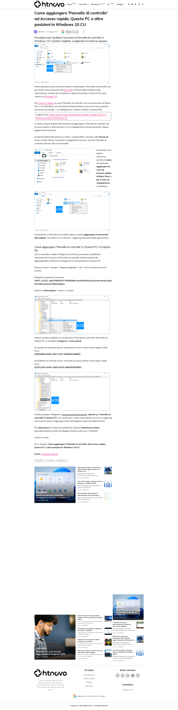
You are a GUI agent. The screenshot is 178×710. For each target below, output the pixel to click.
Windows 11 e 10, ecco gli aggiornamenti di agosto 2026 (50, 652)
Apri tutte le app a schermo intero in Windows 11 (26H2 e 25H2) (90, 482)
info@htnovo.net (127, 690)
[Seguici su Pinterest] (138, 675)
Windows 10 (51, 96)
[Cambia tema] (132, 4)
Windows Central (49, 454)
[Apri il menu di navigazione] (129, 4)
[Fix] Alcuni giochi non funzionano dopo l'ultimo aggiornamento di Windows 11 (89, 469)
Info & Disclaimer (89, 675)
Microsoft (68, 90)
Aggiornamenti (41, 492)
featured (50, 460)
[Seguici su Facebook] (135, 4)
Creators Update (46, 103)
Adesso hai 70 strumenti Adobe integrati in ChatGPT (88, 640)
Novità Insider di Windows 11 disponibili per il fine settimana (88, 494)
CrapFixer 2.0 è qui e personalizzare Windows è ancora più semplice (122, 624)
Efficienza (39, 460)
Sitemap (89, 682)
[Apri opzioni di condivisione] (83, 31)
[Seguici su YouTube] (133, 675)
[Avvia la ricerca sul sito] (142, 4)
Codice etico (89, 686)
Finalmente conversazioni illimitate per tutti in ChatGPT (90, 629)
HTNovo (90, 706)
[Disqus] (73, 532)
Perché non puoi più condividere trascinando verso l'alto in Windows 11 (53, 496)
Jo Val (41, 31)
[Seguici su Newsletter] (127, 675)
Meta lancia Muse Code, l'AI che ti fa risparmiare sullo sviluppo (90, 651)
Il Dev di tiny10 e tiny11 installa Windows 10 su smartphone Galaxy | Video (90, 617)
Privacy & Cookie (89, 678)
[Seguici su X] (139, 4)
